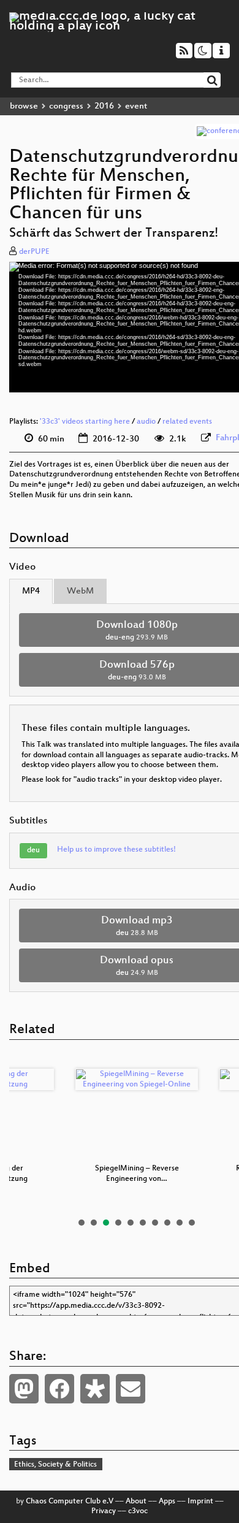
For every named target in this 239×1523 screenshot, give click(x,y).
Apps (167, 1501)
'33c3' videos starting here (85, 422)
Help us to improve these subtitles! (116, 849)
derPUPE (34, 252)
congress (66, 106)
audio (146, 422)
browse (24, 106)
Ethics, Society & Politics (55, 1464)
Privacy (103, 1511)
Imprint (200, 1501)
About (136, 1501)
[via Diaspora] (95, 1388)
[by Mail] (130, 1388)
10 (192, 1223)
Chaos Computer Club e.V (69, 1501)
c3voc (138, 1511)
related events (187, 422)
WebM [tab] (80, 591)
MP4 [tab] (31, 591)
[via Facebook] (59, 1388)
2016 (104, 106)
